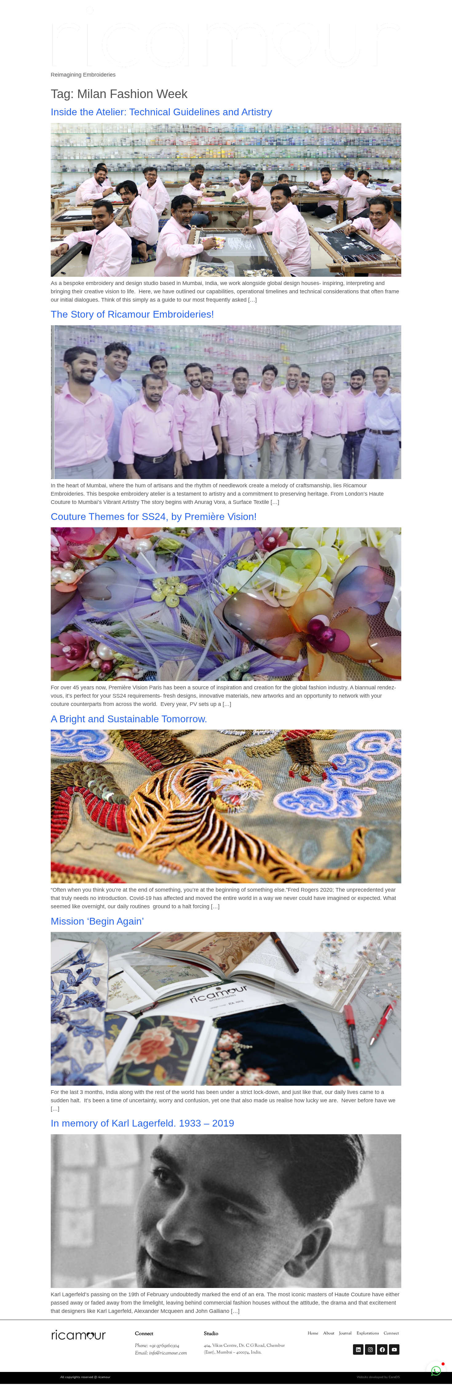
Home (313, 1333)
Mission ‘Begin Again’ (97, 921)
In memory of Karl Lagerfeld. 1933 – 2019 (142, 1123)
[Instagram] (370, 1349)
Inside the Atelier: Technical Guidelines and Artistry (170, 111)
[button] (436, 1371)
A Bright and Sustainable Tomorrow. (129, 718)
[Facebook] (382, 1349)
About (328, 1333)
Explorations (368, 1333)
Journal (345, 1333)
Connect (391, 1333)
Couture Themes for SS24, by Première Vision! (154, 516)
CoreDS (394, 1377)
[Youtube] (394, 1349)
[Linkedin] (358, 1349)
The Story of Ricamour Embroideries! (132, 314)
